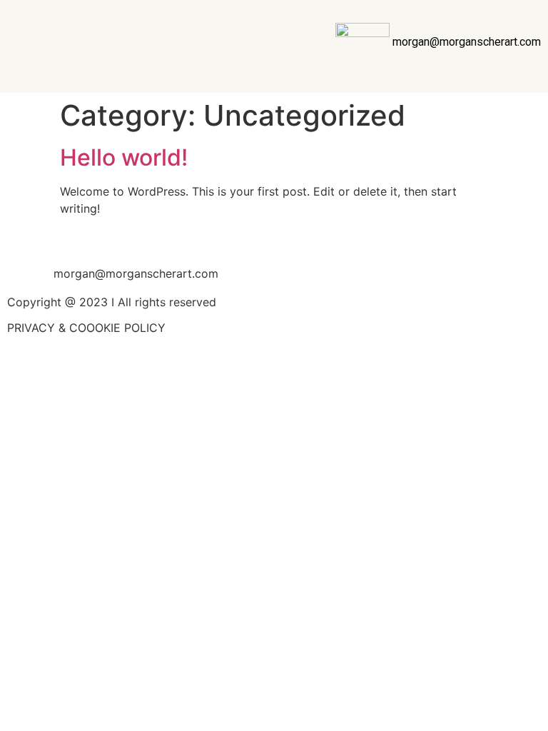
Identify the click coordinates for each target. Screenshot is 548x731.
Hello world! (124, 157)
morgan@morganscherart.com (466, 42)
